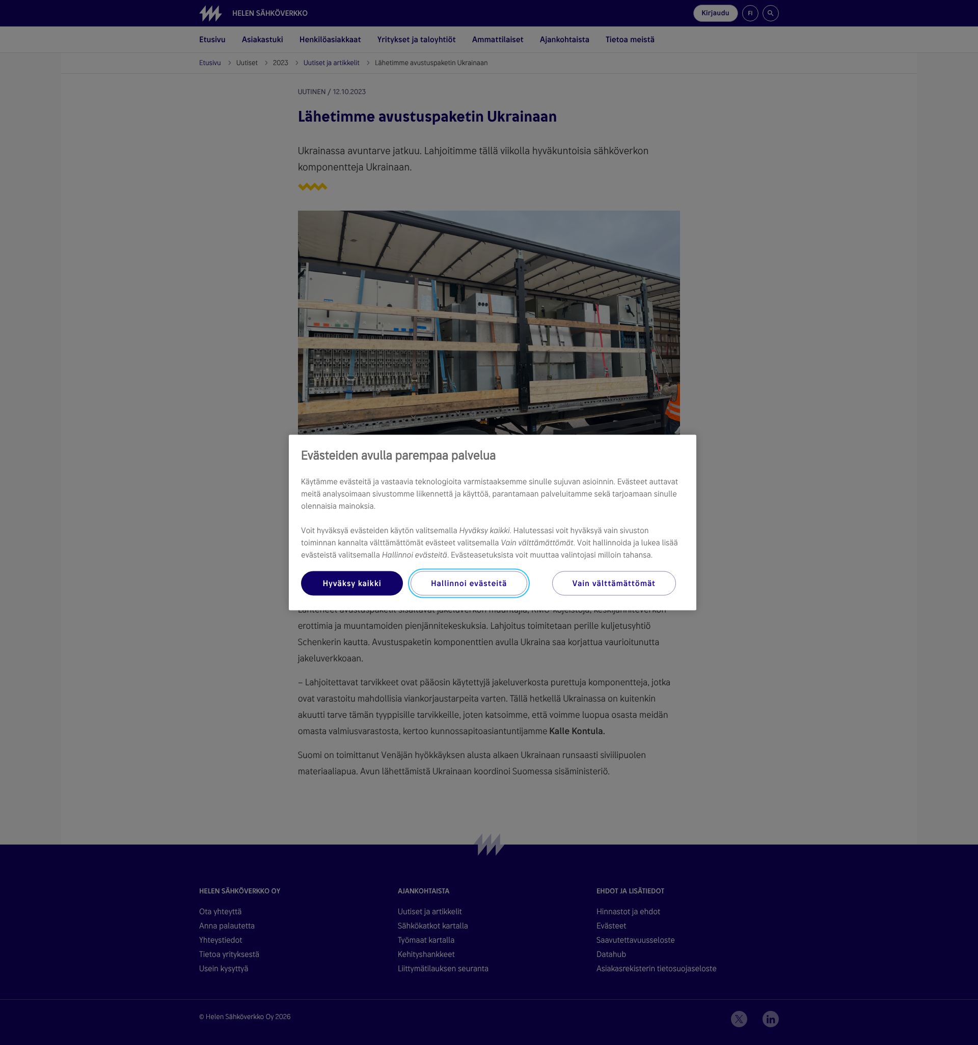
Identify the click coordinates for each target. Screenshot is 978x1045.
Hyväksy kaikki (351, 583)
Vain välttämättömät (614, 583)
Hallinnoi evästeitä (469, 583)
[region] (492, 523)
